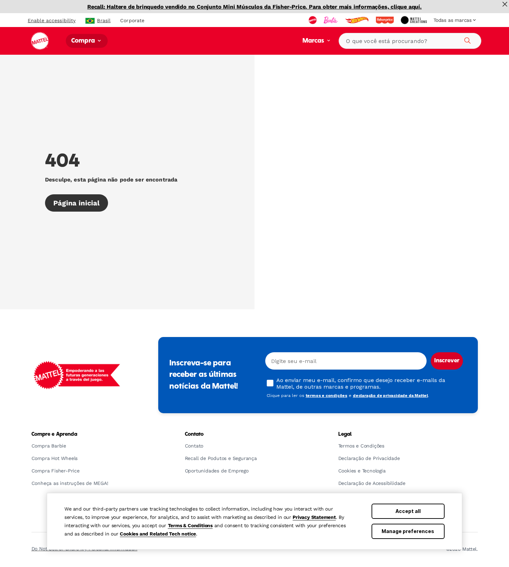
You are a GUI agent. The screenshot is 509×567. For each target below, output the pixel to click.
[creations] (414, 20)
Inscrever (446, 361)
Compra (83, 41)
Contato (194, 434)
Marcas (314, 41)
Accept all (408, 511)
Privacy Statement (314, 517)
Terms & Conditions (190, 525)
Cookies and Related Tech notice (158, 534)
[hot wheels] (357, 20)
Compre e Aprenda (54, 434)
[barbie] (331, 20)
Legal (345, 434)
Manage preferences (408, 531)
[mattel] (313, 20)
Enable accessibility (51, 20)
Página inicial (76, 203)
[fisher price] (385, 20)
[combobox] (410, 41)
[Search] (466, 39)
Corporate (132, 20)
